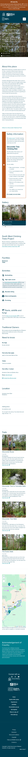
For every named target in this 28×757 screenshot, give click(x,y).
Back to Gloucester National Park (12, 128)
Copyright (14, 737)
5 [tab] (8, 226)
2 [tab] (4, 226)
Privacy (14, 729)
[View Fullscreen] (4, 581)
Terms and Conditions (14, 734)
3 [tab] (5, 226)
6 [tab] (9, 226)
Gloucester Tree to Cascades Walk (14, 486)
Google (24, 626)
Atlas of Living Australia (11, 316)
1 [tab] (2, 226)
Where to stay (13, 712)
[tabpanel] (14, 215)
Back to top (22, 749)
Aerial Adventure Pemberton (11, 282)
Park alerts (13, 714)
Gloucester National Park (13, 29)
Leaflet (16, 626)
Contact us (14, 742)
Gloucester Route (8, 452)
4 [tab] (6, 226)
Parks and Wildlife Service (13, 740)
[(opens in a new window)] (3, 15)
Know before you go (14, 707)
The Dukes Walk (7, 552)
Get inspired (14, 709)
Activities (14, 704)
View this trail (5, 465)
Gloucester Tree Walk (9, 519)
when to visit (12, 138)
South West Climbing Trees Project (10, 246)
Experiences (14, 702)
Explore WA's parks (14, 699)
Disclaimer (14, 732)
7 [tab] (10, 226)
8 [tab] (12, 226)
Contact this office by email (10, 378)
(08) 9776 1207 (9, 375)
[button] (9, 584)
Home (5, 29)
